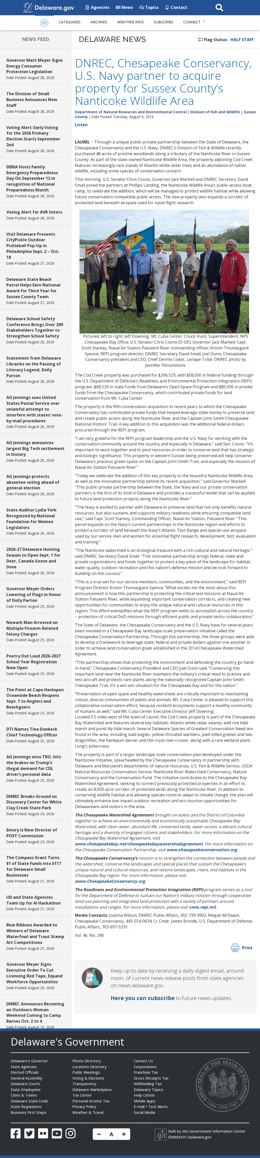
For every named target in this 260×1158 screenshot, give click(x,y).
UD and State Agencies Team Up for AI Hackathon (33, 900)
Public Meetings (86, 1072)
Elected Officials (25, 1072)
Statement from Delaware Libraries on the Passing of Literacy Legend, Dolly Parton (33, 366)
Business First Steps (28, 1112)
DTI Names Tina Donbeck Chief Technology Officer (31, 732)
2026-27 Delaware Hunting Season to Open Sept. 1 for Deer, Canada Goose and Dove (33, 558)
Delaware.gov (199, 1136)
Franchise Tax (146, 1072)
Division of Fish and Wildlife (215, 111)
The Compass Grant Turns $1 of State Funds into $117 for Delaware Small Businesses (33, 866)
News (127, 7)
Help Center (144, 1095)
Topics (151, 7)
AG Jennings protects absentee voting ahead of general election (32, 482)
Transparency (84, 1083)
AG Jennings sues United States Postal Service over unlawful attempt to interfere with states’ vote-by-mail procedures (34, 409)
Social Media (144, 1112)
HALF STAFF (242, 39)
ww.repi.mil (204, 907)
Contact (178, 7)
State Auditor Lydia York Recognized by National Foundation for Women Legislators (31, 518)
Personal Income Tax (90, 1100)
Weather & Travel (88, 1112)
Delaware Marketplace (92, 1089)
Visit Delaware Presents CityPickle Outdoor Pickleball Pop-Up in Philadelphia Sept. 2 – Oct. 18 (32, 245)
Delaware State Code (29, 1100)
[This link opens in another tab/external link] (28, 7)
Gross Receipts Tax (151, 1078)
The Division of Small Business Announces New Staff (31, 99)
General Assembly (26, 1078)
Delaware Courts (25, 1083)
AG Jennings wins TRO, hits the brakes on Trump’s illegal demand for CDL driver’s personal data (33, 765)
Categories (69, 22)
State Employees (26, 1089)
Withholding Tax (148, 1083)
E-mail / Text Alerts (151, 1106)
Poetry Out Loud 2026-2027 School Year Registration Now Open (33, 661)
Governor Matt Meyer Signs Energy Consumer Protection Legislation (34, 66)
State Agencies (24, 1066)
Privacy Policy (84, 1106)
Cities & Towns (24, 1095)
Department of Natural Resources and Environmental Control (131, 111)
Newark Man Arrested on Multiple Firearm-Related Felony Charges (32, 628)
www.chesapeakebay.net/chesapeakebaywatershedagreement (139, 844)
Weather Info (130, 22)
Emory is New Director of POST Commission (31, 833)
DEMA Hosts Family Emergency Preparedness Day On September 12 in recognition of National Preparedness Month (32, 178)
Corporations (145, 1066)
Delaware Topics (148, 1089)
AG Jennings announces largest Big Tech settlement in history (35, 448)
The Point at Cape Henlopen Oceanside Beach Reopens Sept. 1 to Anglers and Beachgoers (35, 698)
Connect (192, 22)
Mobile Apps (144, 1100)
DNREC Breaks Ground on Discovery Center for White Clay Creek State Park (34, 802)
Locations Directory (89, 1066)
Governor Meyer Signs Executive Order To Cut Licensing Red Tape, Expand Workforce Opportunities (34, 973)
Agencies (99, 7)
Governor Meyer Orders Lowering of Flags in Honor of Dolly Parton (33, 594)
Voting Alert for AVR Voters (34, 212)
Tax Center (82, 1095)
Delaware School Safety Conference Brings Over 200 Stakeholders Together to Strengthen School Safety (34, 327)
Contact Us (143, 1060)
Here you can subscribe (143, 998)
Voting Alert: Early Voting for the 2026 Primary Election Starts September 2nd (33, 136)
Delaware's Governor (29, 1060)
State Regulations (26, 1106)
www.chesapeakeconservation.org (202, 850)
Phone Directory (86, 1060)
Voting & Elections (88, 1078)
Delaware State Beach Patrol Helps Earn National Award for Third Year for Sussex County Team (33, 288)
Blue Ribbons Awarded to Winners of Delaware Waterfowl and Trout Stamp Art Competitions (35, 933)
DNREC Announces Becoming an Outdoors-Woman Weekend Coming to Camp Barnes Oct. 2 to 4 (35, 1012)
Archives (99, 22)
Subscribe (163, 22)
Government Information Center (217, 1131)
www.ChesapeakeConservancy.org (110, 881)
